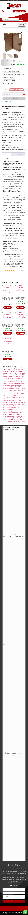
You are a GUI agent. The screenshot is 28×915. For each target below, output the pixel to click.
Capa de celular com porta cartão (12, 373)
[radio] (12, 71)
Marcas (23, 368)
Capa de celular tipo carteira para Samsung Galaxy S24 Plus (14, 376)
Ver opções (7, 307)
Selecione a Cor (7, 68)
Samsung (11, 368)
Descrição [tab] (6, 154)
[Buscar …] (10, 19)
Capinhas (17, 368)
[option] (12, 41)
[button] (4, 24)
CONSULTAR (14, 98)
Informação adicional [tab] (18, 154)
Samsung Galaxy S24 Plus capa (11, 414)
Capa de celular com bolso (13, 369)
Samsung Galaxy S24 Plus (15, 412)
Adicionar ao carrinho (16, 89)
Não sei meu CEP (7, 101)
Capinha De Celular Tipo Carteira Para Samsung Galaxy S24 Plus (14, 395)
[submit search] (21, 19)
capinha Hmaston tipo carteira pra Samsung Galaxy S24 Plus (14, 404)
